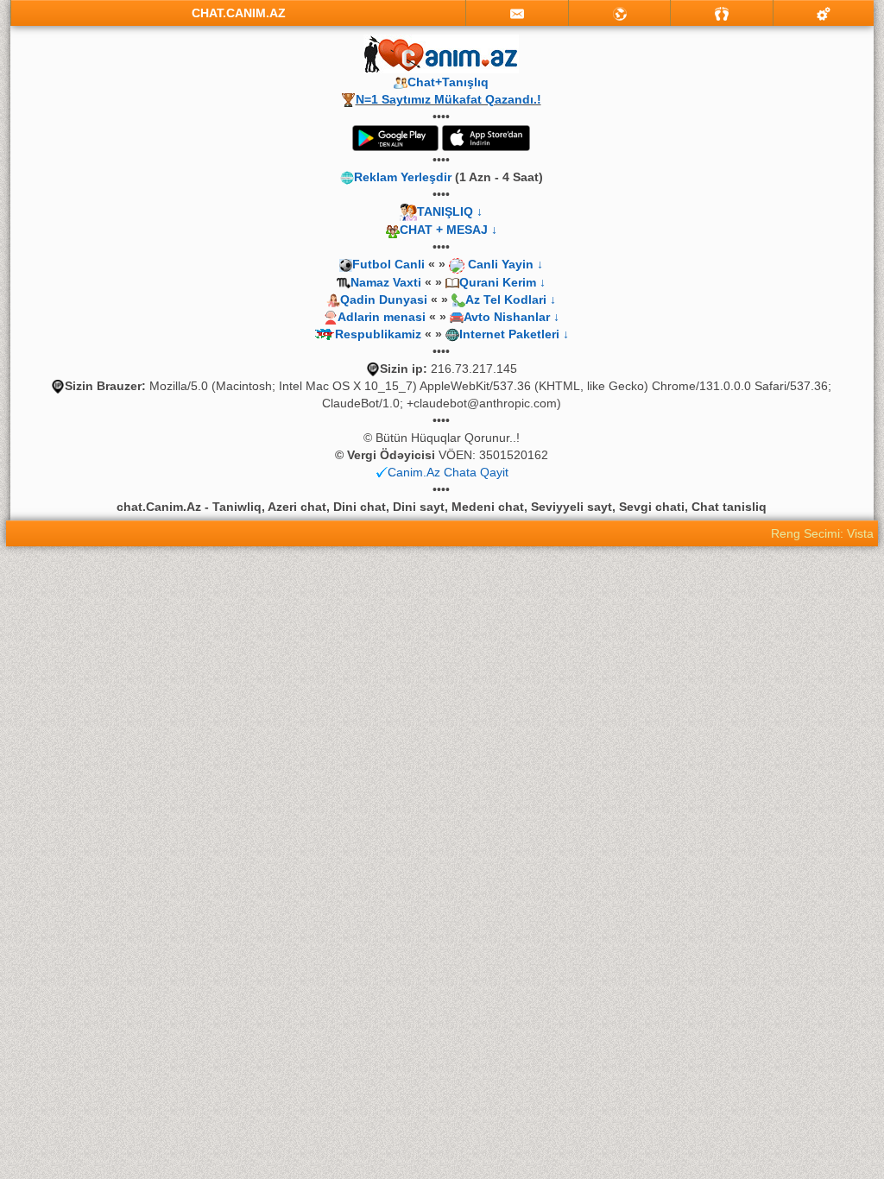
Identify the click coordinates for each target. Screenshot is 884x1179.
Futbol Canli (388, 264)
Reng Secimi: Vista (822, 533)
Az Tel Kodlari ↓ (510, 299)
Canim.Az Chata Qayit (448, 472)
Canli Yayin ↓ (505, 264)
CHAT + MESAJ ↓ (448, 229)
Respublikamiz (378, 334)
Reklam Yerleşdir (402, 177)
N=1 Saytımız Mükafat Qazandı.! (448, 99)
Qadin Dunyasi (383, 299)
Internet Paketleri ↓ (514, 334)
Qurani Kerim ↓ (502, 282)
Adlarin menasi (382, 317)
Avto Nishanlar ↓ (511, 317)
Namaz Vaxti (387, 282)
